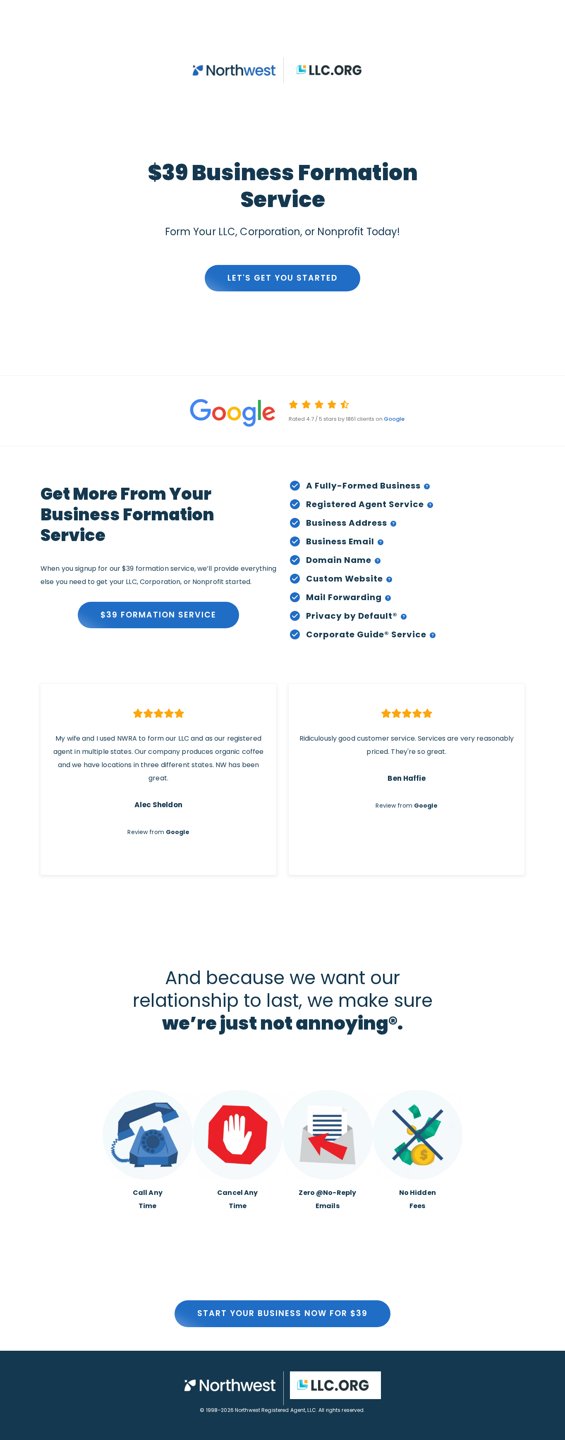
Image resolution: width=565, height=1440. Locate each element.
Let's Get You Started (282, 278)
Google (394, 419)
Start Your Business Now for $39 (282, 1313)
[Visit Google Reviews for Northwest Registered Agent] (158, 412)
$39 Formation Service (158, 614)
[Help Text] (425, 485)
